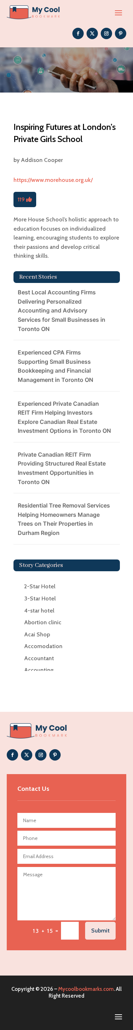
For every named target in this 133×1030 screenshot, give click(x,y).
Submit (100, 930)
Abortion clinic (42, 622)
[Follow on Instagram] (106, 33)
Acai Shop (37, 634)
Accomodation (43, 646)
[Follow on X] (92, 33)
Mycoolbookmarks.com (86, 989)
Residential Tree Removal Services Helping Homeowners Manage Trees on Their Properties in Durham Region (64, 519)
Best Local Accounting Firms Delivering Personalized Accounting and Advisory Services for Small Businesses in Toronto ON (61, 310)
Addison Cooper (42, 160)
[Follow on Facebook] (78, 33)
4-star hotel (39, 610)
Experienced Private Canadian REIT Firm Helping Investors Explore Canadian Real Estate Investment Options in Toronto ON (64, 417)
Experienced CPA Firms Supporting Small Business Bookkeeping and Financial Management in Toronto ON (55, 366)
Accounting (39, 670)
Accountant (39, 658)
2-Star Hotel (39, 586)
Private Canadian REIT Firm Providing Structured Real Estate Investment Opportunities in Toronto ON (62, 468)
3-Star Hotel (40, 598)
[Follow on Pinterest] (120, 33)
